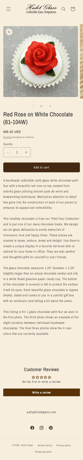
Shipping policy (43, 451)
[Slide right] (50, 106)
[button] (8, 9)
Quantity (8, 144)
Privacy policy (63, 445)
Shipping (7, 137)
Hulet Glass (27, 445)
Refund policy (45, 445)
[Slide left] (32, 106)
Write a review (41, 392)
